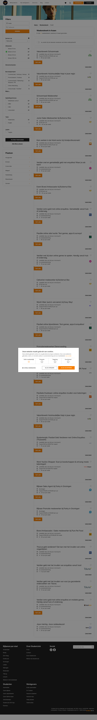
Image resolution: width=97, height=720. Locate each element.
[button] (29, 368)
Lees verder (68, 356)
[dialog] (48, 360)
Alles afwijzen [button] (49, 367)
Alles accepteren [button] (66, 367)
